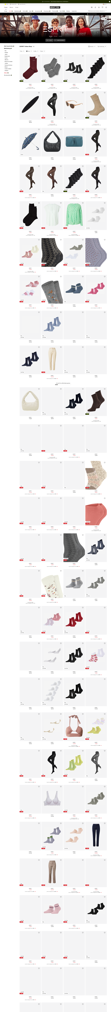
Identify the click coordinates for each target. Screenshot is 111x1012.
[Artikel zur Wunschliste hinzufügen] (39, 56)
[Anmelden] (95, 7)
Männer (11, 7)
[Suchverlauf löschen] (106, 11)
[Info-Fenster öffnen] (109, 1)
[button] (92, 46)
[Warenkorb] (106, 7)
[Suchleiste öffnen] (89, 11)
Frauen (5, 7)
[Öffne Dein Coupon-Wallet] (91, 7)
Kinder (16, 7)
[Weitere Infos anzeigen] (30, 89)
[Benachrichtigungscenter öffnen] (99, 7)
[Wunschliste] (102, 7)
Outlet (7, 4)
